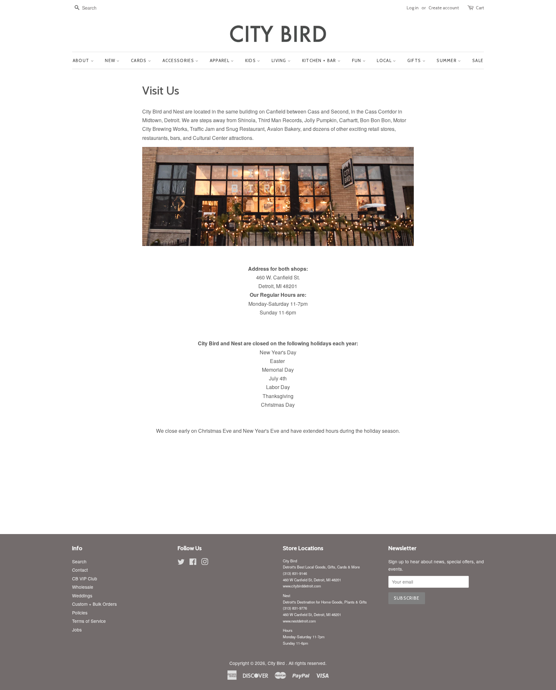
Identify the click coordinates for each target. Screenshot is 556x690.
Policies (80, 612)
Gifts (414, 60)
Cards (139, 60)
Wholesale (82, 587)
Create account (444, 8)
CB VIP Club (84, 578)
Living (280, 60)
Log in (413, 8)
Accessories (179, 60)
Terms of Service (89, 621)
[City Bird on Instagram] (204, 562)
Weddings (82, 595)
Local (385, 60)
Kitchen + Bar (320, 60)
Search (79, 561)
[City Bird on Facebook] (193, 562)
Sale (477, 60)
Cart (480, 8)
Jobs (77, 629)
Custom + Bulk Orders (94, 604)
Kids (251, 60)
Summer (447, 60)
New (110, 60)
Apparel (220, 60)
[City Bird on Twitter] (181, 562)
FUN (357, 60)
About (82, 60)
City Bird (277, 663)
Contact (80, 570)
